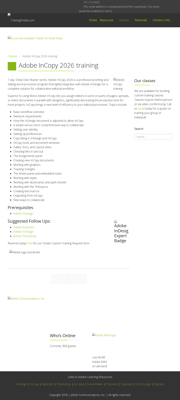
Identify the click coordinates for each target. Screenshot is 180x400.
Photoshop (64, 384)
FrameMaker (95, 384)
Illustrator (48, 384)
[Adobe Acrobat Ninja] (69, 45)
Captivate (126, 384)
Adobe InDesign (23, 213)
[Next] (77, 279)
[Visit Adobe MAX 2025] (132, 342)
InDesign (22, 384)
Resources (106, 20)
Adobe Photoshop (24, 236)
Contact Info (161, 20)
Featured (141, 20)
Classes (124, 20)
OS (137, 384)
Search (138, 129)
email (141, 108)
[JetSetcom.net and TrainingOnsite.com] (69, 305)
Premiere (112, 384)
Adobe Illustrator (23, 227)
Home (93, 20)
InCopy (34, 384)
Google (146, 384)
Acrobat (79, 384)
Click (29, 243)
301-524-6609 (91, 2)
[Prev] (60, 279)
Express (159, 384)
